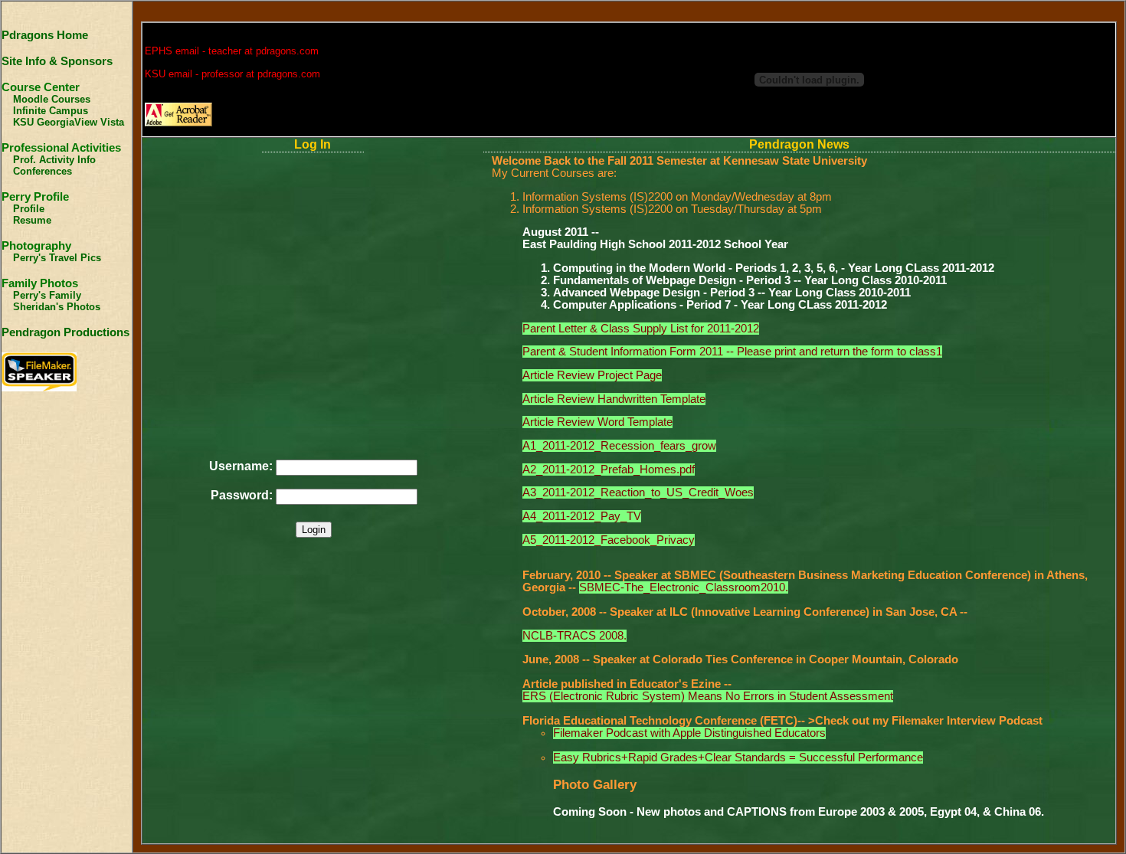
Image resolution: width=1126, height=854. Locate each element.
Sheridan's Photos (56, 306)
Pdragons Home (45, 35)
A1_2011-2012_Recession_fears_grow (619, 446)
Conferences (42, 171)
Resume (32, 220)
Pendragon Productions (65, 332)
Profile (28, 208)
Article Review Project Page (592, 375)
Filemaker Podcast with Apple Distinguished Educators (689, 733)
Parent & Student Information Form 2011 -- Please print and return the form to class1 (732, 351)
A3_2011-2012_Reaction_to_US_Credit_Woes (638, 492)
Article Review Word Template (597, 422)
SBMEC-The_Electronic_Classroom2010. (683, 587)
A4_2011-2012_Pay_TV (581, 516)
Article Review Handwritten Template (613, 399)
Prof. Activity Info (54, 159)
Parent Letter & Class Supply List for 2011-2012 (640, 328)
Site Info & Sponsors (57, 61)
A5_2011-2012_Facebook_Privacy (608, 540)
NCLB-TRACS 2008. (574, 636)
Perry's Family (47, 295)
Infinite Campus (50, 110)
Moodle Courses (51, 99)
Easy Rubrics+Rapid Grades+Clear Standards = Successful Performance (738, 757)
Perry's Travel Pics (57, 257)
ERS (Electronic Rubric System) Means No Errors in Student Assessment (707, 696)
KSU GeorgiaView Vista (68, 122)
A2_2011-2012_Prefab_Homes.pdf (608, 469)
